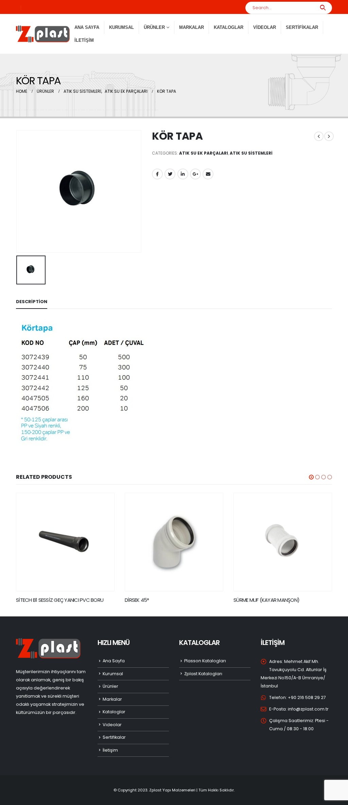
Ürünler (110, 686)
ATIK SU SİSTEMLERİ (251, 153)
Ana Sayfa (86, 27)
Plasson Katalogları (205, 661)
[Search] (323, 8)
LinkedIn (182, 174)
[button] (311, 477)
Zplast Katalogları (203, 674)
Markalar (191, 27)
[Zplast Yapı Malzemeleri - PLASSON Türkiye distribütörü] (43, 33)
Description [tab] (31, 301)
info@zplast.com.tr (308, 709)
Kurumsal (121, 27)
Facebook (157, 174)
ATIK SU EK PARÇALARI (203, 153)
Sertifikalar (302, 27)
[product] (65, 542)
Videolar (264, 27)
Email (208, 174)
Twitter (169, 174)
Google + (195, 174)
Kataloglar (228, 27)
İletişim (84, 40)
